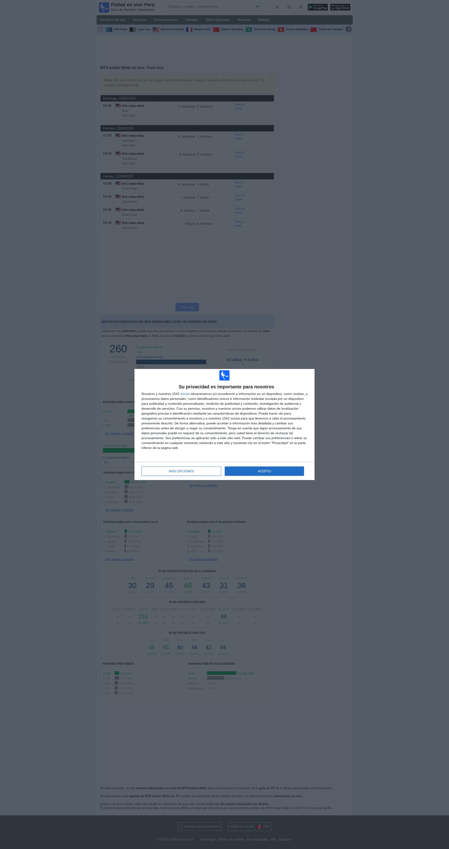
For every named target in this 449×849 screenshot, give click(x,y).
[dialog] (224, 424)
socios (185, 393)
